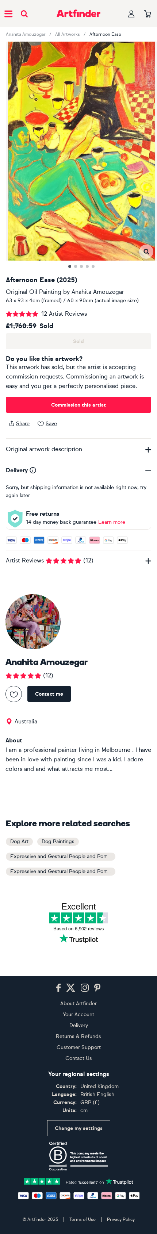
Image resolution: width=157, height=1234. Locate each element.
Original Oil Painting (33, 291)
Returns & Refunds (78, 1036)
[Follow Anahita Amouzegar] (13, 694)
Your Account (78, 1014)
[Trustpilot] (78, 1180)
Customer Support (79, 1047)
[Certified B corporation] (78, 1156)
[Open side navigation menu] (8, 13)
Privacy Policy (121, 1219)
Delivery (78, 1025)
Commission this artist (78, 405)
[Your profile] (131, 14)
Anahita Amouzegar (26, 34)
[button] (146, 252)
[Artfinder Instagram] (85, 988)
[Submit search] (24, 14)
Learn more (111, 522)
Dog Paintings (58, 841)
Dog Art (19, 841)
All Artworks (67, 34)
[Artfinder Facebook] (58, 988)
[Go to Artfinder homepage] (78, 13)
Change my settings (79, 1128)
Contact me (49, 694)
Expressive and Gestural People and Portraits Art (62, 856)
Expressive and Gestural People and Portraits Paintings (62, 871)
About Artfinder (78, 1003)
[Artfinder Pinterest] (97, 988)
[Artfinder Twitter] (70, 988)
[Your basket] (148, 14)
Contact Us (78, 1058)
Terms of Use (82, 1219)
